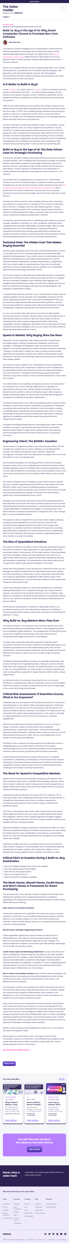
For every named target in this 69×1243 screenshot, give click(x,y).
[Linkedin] (53, 1234)
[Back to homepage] (7, 1234)
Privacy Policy (41, 1240)
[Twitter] (49, 1234)
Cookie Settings (61, 1240)
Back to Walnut (34, 1)
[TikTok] (65, 1234)
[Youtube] (61, 1234)
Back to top (9, 1063)
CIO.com (37, 89)
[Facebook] (45, 1234)
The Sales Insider (10, 8)
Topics (6, 17)
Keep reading (13, 1103)
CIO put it (13, 89)
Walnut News (8, 24)
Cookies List (50, 1240)
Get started (34, 1149)
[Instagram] (57, 1234)
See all (61, 1079)
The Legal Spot (31, 1240)
